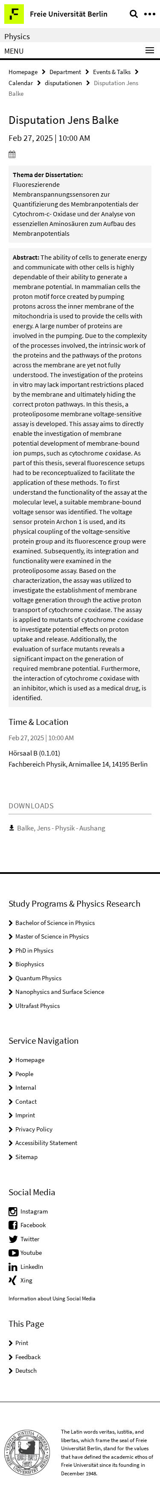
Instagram (34, 1211)
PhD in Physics (34, 950)
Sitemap (26, 1157)
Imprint (25, 1115)
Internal (25, 1087)
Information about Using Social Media (52, 1298)
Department (65, 72)
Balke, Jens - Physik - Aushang (61, 828)
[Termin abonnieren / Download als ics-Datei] (80, 154)
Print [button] (21, 1343)
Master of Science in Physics (52, 936)
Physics (17, 36)
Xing (26, 1280)
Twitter (29, 1239)
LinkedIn (31, 1267)
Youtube (31, 1252)
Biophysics (29, 964)
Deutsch (26, 1370)
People (24, 1074)
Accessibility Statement (46, 1143)
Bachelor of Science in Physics (55, 923)
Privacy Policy (33, 1129)
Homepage (23, 72)
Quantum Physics (38, 978)
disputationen (63, 83)
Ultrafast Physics (37, 1006)
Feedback (28, 1357)
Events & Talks (112, 72)
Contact (26, 1101)
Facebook (33, 1225)
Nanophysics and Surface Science (59, 992)
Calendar (21, 83)
